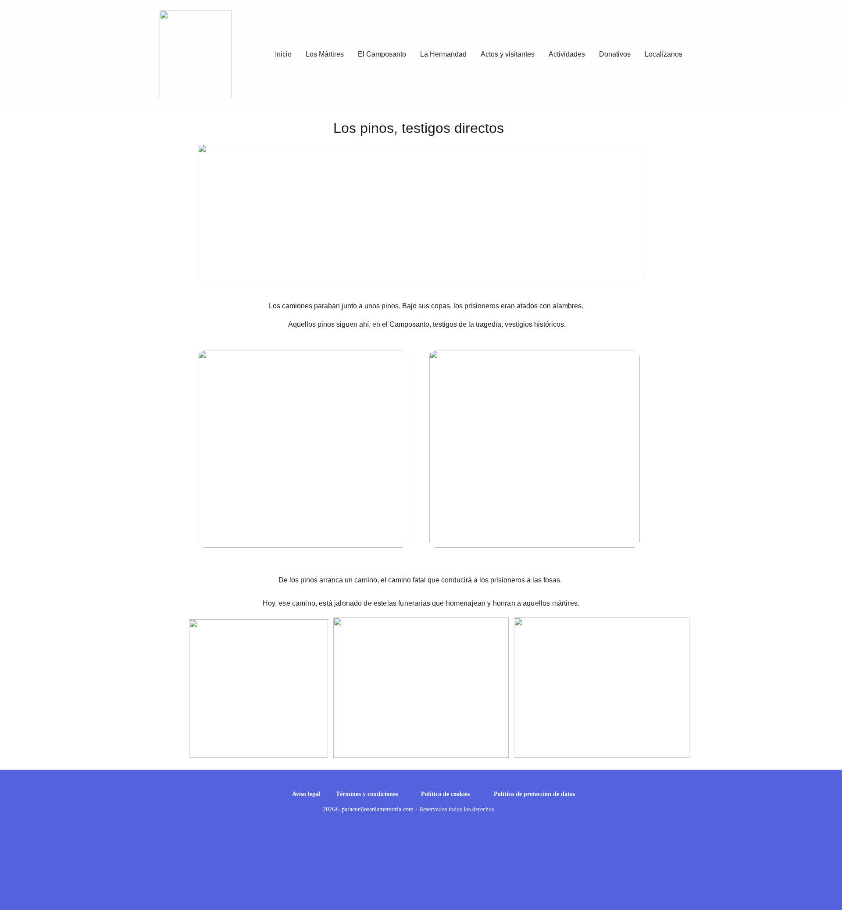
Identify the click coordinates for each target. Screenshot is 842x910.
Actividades (567, 54)
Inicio (283, 54)
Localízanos (663, 54)
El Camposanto (382, 54)
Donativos (615, 54)
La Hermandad (443, 54)
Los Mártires (325, 54)
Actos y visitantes (508, 54)
